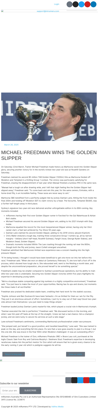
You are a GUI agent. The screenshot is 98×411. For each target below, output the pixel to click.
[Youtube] (87, 4)
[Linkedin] (93, 4)
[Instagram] (76, 4)
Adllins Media (57, 406)
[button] (82, 10)
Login (56, 4)
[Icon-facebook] (70, 4)
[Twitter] (81, 4)
